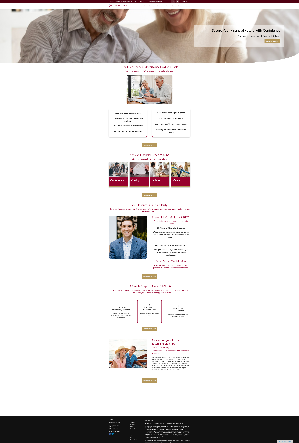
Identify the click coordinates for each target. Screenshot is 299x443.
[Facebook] (177, 1)
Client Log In (185, 1)
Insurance (132, 428)
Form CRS (150, 420)
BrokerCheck (179, 423)
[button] (143, 5)
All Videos (132, 438)
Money (131, 432)
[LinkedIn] (173, 1)
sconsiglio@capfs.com (156, 1)
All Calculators (133, 440)
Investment (132, 424)
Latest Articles (133, 436)
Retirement (132, 422)
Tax (131, 430)
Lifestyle (132, 434)
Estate (131, 426)
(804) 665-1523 (143, 1)
